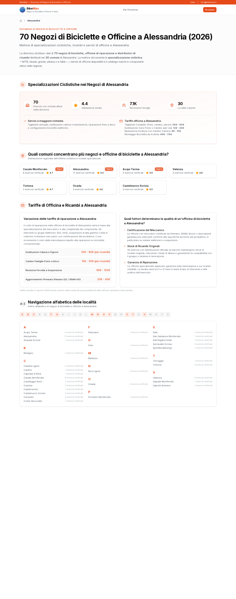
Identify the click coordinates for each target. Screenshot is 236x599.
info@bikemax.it (208, 2)
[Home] (21, 20)
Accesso (210, 9)
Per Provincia (130, 9)
